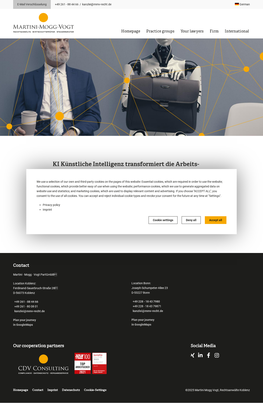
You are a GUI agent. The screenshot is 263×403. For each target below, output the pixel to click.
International (237, 31)
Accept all (215, 220)
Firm (214, 31)
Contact (37, 390)
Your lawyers (192, 31)
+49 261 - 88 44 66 (66, 4)
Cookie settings (163, 220)
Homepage (130, 31)
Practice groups (160, 31)
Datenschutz (71, 390)
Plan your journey (25, 320)
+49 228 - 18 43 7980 (146, 301)
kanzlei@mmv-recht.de (96, 4)
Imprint (47, 209)
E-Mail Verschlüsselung (32, 4)
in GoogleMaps (23, 324)
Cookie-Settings (95, 390)
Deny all (191, 220)
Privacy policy (51, 204)
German (244, 4)
